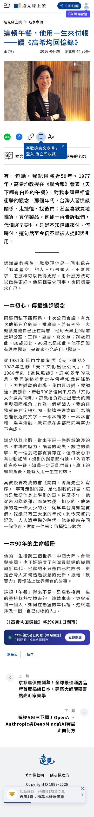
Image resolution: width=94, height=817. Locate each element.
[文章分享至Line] (7, 137)
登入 (30, 154)
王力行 (9, 51)
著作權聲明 (34, 775)
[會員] (86, 6)
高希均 (12, 654)
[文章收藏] (41, 137)
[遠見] (47, 763)
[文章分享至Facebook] (19, 137)
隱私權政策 (59, 775)
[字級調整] (51, 137)
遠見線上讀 (13, 21)
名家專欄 (36, 21)
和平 (30, 654)
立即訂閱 (72, 5)
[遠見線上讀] (30, 5)
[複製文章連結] (31, 137)
